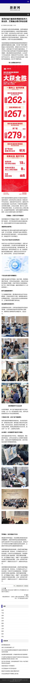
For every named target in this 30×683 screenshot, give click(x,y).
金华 (3, 620)
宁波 (3, 613)
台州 (3, 628)
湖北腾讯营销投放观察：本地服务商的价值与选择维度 (14, 654)
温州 (3, 615)
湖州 (3, 626)
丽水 (3, 633)
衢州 (3, 631)
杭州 (3, 610)
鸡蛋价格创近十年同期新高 (8, 665)
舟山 (3, 636)
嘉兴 (3, 623)
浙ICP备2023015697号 (17, 679)
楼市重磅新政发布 (6, 644)
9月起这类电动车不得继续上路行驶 (10, 673)
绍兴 (3, 618)
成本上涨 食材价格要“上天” (8, 647)
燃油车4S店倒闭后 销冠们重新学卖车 (10, 671)
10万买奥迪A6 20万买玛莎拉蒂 (9, 668)
